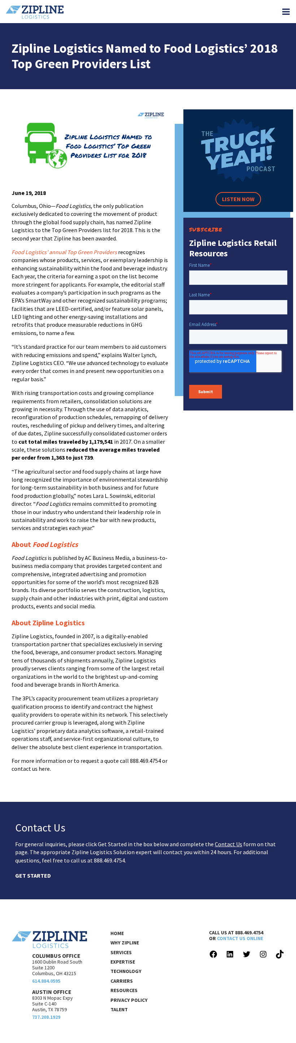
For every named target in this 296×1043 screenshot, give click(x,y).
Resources (124, 990)
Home (117, 933)
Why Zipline (124, 942)
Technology (126, 971)
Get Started (33, 875)
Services (121, 952)
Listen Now (238, 199)
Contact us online (240, 938)
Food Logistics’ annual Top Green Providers (64, 252)
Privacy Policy (129, 1000)
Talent (119, 1009)
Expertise (122, 962)
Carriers (121, 981)
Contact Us (228, 844)
